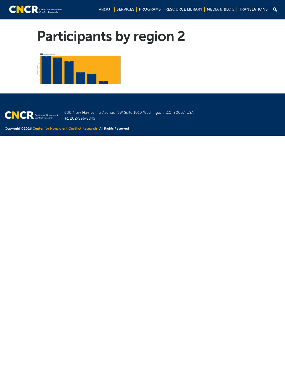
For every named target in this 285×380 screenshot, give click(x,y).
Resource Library (183, 9)
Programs (150, 9)
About (105, 9)
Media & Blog (221, 9)
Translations (253, 9)
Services (125, 9)
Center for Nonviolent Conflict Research (65, 128)
